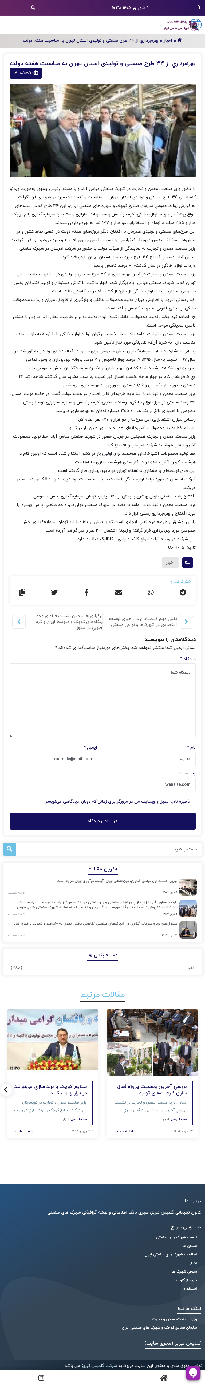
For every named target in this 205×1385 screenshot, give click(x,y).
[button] (6, 1090)
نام (191, 748)
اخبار (190, 968)
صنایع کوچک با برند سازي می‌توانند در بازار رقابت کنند (50, 1090)
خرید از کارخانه (185, 1280)
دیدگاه (188, 659)
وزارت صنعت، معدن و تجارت (174, 1319)
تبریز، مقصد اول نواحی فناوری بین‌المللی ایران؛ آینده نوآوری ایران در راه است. (117, 881)
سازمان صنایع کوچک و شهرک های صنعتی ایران (159, 1327)
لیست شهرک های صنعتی (176, 1237)
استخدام (190, 1288)
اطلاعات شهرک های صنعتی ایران (170, 1254)
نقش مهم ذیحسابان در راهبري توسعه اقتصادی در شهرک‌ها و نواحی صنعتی (143, 622)
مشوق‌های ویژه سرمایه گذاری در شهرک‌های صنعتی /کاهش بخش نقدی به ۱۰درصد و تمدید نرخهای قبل (96, 923)
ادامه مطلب (15, 892)
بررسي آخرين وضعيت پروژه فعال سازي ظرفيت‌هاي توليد (152, 1090)
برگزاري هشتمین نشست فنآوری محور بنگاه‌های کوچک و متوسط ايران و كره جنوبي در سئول (68, 622)
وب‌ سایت (187, 773)
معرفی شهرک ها (184, 1271)
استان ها (189, 1246)
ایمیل (90, 748)
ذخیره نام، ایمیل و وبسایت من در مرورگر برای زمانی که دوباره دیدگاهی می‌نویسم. (117, 802)
